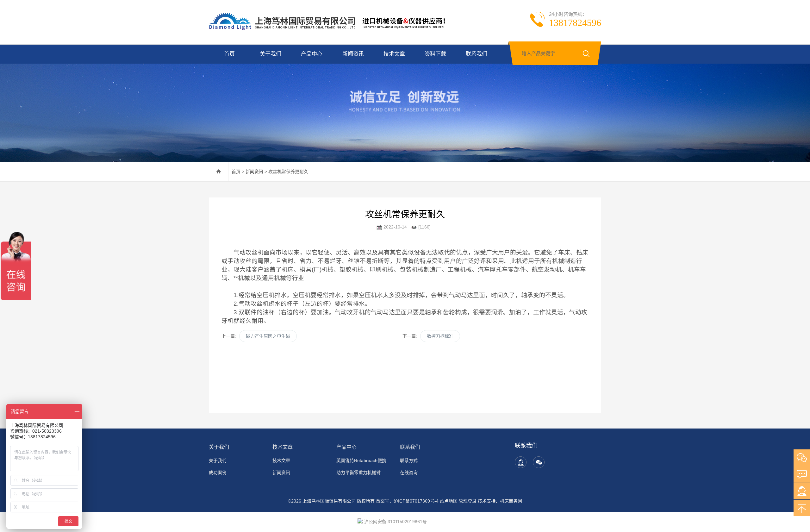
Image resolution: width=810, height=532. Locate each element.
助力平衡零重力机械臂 (358, 472)
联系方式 (409, 460)
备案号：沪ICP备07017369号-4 (407, 501)
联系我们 (476, 54)
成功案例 (218, 472)
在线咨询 (409, 472)
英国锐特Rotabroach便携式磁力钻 (364, 460)
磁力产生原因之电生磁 (268, 336)
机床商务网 (511, 501)
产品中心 (311, 54)
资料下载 (435, 54)
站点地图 (449, 501)
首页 (229, 54)
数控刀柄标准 (440, 336)
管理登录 (468, 501)
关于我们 (270, 54)
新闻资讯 (353, 54)
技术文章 (394, 54)
